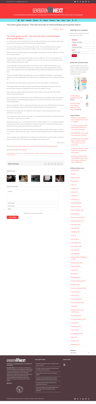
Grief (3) (73, 235)
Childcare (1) (74, 188)
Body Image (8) (75, 177)
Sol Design (36, 398)
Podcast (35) (74, 274)
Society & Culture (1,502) (78, 319)
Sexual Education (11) (77, 302)
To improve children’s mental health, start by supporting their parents (79, 150)
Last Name (74, 45)
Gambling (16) (75, 232)
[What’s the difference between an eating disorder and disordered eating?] (23, 178)
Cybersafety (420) (76, 203)
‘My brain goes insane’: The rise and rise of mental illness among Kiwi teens (36, 146)
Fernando (15, 150)
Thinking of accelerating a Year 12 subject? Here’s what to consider (79, 120)
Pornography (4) (75, 277)
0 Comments (12, 154)
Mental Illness (30, 153)
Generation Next (11, 153)
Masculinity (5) (75, 253)
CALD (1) (73, 185)
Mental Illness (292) (77, 263)
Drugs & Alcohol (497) (77, 217)
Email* (73, 50)
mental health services (53, 153)
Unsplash (24, 150)
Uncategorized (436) (77, 333)
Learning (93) (75, 250)
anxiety (43, 153)
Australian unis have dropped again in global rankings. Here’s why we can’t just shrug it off (46, 378)
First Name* (74, 39)
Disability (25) (75, 214)
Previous (56, 29)
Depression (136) (76, 206)
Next (61, 29)
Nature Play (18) (75, 266)
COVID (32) (74, 196)
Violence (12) (75, 341)
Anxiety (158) (75, 170)
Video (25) (74, 337)
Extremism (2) (75, 228)
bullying (46, 153)
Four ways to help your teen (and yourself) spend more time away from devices (79, 127)
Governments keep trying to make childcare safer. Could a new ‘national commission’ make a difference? (47, 389)
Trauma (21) (74, 330)
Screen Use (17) (75, 292)
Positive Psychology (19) (78, 281)
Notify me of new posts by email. (33, 213)
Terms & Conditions (24, 398)
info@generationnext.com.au (21, 1)
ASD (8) (73, 174)
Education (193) (75, 224)
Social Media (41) (76, 315)
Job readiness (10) (76, 246)
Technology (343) (76, 326)
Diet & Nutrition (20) (77, 210)
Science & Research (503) (78, 288)
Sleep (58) (74, 306)
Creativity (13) (75, 199)
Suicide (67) (74, 323)
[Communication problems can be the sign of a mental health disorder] (47, 178)
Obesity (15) (74, 270)
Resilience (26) (75, 284)
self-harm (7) (75, 295)
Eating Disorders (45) (77, 221)
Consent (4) (74, 192)
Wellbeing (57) (75, 344)
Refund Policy (41, 398)
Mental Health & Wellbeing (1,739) (79, 258)
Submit (74, 55)
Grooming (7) (75, 239)
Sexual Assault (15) (76, 299)
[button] (75, 20)
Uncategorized (36, 153)
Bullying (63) (75, 181)
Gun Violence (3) (76, 243)
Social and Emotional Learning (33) (77, 311)
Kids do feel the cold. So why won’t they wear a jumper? (47, 373)
